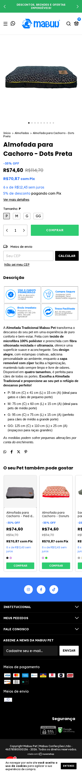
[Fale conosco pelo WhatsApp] (13, 24)
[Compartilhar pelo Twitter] (18, 452)
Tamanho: (12, 209)
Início (7, 133)
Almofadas (22, 133)
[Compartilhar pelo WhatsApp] (4, 452)
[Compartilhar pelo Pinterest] (25, 452)
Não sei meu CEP (17, 265)
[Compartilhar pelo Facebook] (11, 452)
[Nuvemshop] (41, 754)
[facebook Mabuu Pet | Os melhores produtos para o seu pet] (41, 589)
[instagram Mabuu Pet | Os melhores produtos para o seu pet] (28, 589)
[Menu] (6, 23)
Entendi (68, 766)
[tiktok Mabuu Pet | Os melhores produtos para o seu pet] (53, 589)
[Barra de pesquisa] (68, 23)
